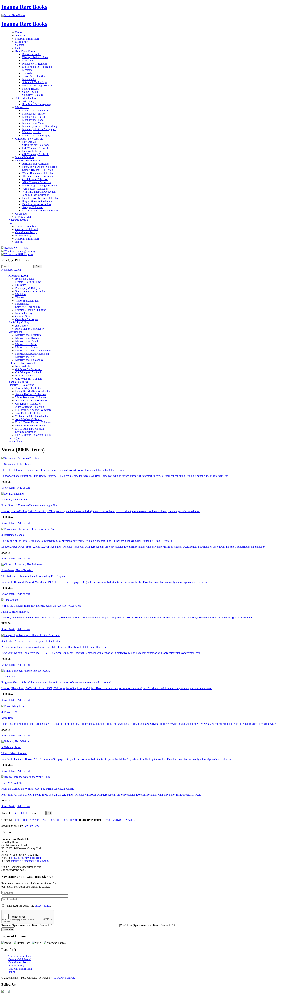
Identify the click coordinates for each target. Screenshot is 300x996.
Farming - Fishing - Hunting (37, 85)
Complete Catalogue (33, 94)
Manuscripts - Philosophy (36, 135)
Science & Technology (34, 82)
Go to (33, 812)
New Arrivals (29, 141)
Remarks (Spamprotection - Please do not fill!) (26, 925)
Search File (21, 41)
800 (22, 812)
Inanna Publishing (25, 157)
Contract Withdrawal (26, 229)
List (10, 222)
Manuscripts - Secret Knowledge (40, 126)
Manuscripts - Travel (33, 116)
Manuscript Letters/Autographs (39, 129)
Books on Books (31, 54)
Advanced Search (18, 219)
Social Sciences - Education (37, 66)
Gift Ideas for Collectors (35, 144)
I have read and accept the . (28, 905)
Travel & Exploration (33, 76)
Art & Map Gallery (25, 98)
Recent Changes (112, 819)
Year (44, 819)
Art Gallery (28, 101)
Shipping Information (27, 38)
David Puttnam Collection (36, 204)
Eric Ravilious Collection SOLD (40, 210)
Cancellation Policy (26, 232)
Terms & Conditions (26, 226)
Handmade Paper (31, 151)
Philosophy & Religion (34, 63)
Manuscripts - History (34, 113)
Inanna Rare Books (24, 7)
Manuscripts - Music (33, 123)
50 (31, 825)
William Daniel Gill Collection (39, 191)
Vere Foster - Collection (35, 188)
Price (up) (54, 819)
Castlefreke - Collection (35, 179)
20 (26, 825)
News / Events (23, 216)
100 (37, 825)
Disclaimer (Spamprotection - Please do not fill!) (146, 925)
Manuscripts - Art (31, 132)
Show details (8, 487)
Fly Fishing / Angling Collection (40, 185)
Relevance (129, 819)
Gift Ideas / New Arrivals (29, 138)
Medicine (27, 69)
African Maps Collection (35, 163)
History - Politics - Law (35, 57)
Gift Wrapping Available (35, 148)
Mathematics (29, 79)
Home (18, 32)
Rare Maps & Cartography (36, 104)
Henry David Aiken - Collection (39, 166)
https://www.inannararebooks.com (30, 860)
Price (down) (69, 819)
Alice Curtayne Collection (36, 182)
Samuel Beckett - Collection (37, 169)
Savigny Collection (32, 207)
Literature (27, 60)
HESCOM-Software (64, 977)
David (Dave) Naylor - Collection (40, 197)
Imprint (19, 241)
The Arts (27, 73)
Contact (19, 44)
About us (20, 35)
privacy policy (42, 905)
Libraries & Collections (28, 160)
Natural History (30, 88)
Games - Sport (30, 91)
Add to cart (23, 487)
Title (25, 819)
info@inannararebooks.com (25, 857)
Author (16, 819)
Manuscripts (22, 107)
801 (27, 812)
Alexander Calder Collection (38, 176)
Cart (17, 48)
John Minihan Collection (35, 194)
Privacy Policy (23, 235)
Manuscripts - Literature (35, 110)
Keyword (35, 819)
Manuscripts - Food (33, 119)
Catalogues (21, 213)
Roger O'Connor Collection (37, 201)
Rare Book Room (25, 51)
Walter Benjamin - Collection (38, 172)
